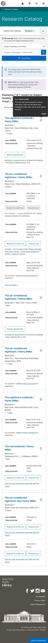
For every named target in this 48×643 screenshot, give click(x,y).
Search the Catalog (12, 31)
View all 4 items (11, 285)
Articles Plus (15, 69)
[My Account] (22, 3)
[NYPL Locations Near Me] (29, 3)
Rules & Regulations (37, 604)
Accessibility (40, 596)
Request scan (34, 244)
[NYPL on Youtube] (43, 591)
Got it (44, 114)
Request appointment (15, 155)
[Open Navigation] (43, 3)
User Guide (24, 82)
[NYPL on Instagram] (38, 591)
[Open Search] (36, 3)
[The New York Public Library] (3, 3)
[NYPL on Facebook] (27, 591)
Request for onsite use (15, 244)
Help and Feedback (38, 641)
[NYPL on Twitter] (32, 591)
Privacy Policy (40, 600)
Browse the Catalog (34, 31)
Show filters (25, 58)
